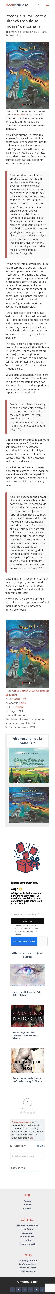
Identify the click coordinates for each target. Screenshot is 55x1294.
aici (32, 1137)
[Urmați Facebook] (12, 1289)
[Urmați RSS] (42, 1289)
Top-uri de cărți (27, 1236)
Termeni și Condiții (27, 1260)
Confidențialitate (27, 1264)
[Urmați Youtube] (30, 1289)
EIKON (19, 707)
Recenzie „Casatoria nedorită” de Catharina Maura (26, 1035)
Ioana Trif (19, 114)
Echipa (27, 1205)
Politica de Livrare (27, 1267)
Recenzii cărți (13, 35)
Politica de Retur (27, 1271)
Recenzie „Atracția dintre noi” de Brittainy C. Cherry (27, 1080)
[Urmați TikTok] (36, 1289)
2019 (23, 703)
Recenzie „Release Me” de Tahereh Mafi (27, 993)
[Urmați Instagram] (24, 1289)
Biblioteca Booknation (27, 1225)
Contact (27, 1201)
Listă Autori (27, 1233)
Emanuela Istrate (19, 31)
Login (42, 1145)
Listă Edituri (28, 1229)
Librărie (27, 1240)
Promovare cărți (27, 1244)
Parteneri (27, 1208)
